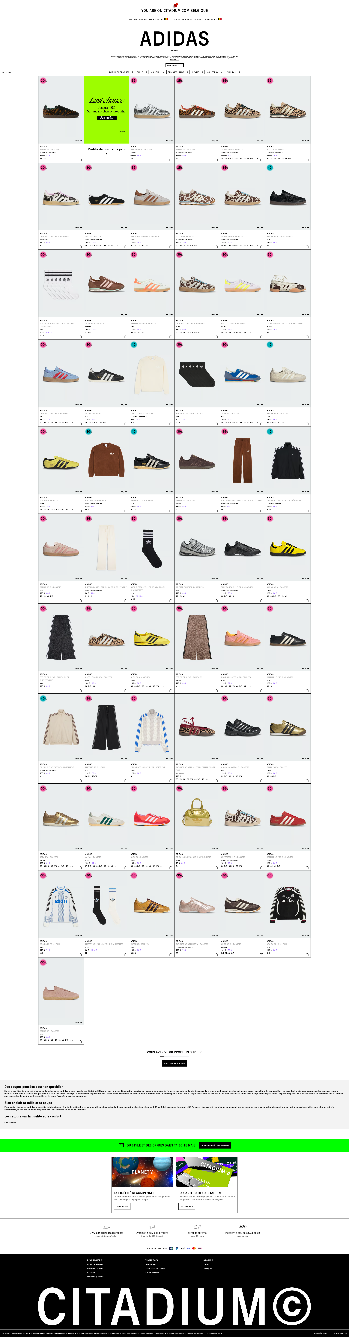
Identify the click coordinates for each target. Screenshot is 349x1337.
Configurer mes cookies (19, 1333)
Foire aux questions (95, 1276)
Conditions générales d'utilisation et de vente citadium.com (98, 1333)
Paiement (91, 1272)
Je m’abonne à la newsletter (215, 1145)
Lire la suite (10, 1122)
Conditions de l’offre (214, 1333)
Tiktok (206, 1264)
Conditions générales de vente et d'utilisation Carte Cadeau (143, 1333)
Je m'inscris (122, 1206)
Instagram (208, 1268)
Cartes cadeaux (152, 1272)
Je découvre (187, 1206)
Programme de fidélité (155, 1268)
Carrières (5, 1333)
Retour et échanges (95, 1264)
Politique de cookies (38, 1333)
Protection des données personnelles (60, 1333)
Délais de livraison (95, 1268)
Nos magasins (151, 1264)
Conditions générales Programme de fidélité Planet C (186, 1333)
